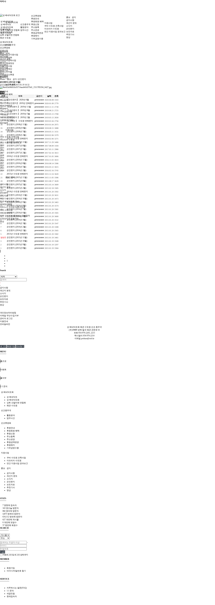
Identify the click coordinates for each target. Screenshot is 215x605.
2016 (2, 150)
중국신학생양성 (7, 63)
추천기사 (4, 198)
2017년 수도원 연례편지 (17, 138)
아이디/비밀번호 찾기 (16, 571)
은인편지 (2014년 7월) (16, 209)
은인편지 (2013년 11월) (17, 237)
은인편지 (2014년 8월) (16, 205)
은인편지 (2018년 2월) (16, 135)
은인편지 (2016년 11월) (17, 160)
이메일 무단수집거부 (9, 315)
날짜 (49, 96)
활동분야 (24, 27)
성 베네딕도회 (7, 21)
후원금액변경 (6, 106)
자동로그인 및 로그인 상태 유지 (15, 555)
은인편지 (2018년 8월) (16, 128)
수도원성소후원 (7, 74)
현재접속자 (12, 596)
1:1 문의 (10, 591)
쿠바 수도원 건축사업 (9, 137)
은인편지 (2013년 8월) (16, 248)
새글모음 (11, 593)
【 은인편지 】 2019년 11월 (19, 107)
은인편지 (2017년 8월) (16, 145)
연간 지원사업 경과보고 (55, 31)
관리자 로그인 (6, 318)
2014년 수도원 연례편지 (17, 191)
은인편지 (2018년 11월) (17, 124)
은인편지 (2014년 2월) (16, 227)
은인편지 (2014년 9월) (16, 202)
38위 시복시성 (6, 210)
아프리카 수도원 (51, 29)
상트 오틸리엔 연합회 (9, 35)
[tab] (107, 392)
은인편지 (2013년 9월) (16, 244)
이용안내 (4, 321)
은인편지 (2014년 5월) (16, 216)
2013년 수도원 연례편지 (17, 234)
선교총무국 (10, 45)
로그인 (3, 346)
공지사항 (4, 184)
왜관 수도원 (5, 38)
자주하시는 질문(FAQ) (17, 588)
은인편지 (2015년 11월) (17, 177)
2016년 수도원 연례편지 (17, 156)
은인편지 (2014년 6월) (16, 213)
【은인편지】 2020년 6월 (18, 100)
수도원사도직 (6, 213)
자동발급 (4, 114)
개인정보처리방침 (8, 313)
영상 (2, 221)
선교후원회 (36, 16)
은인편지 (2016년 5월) (16, 167)
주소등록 (4, 100)
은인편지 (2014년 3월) (16, 223)
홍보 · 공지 (71, 17)
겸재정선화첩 (6, 204)
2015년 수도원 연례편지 (17, 174)
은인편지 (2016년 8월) (16, 163)
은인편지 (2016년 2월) (16, 170)
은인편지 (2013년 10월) (17, 241)
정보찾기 (20, 346)
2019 (2, 158)
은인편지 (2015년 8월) (16, 181)
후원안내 (35, 18)
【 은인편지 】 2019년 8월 (18, 110)
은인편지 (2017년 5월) (16, 149)
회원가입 (11, 346)
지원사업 (9, 130)
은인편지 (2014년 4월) (16, 220)
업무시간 (24, 30)
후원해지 (4, 108)
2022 (2, 165)
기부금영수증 (6, 111)
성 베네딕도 (6, 24)
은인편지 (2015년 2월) (16, 188)
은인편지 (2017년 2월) (16, 153)
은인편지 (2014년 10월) (17, 198)
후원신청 (35, 24)
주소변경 (4, 103)
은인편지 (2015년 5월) (16, 184)
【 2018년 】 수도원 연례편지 (20, 121)
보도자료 (4, 196)
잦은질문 (4, 123)
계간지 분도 (5, 187)
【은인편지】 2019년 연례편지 (20, 103)
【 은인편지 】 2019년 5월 (18, 114)
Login (2, 552)
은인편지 (4, 193)
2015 (2, 148)
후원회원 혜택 (6, 94)
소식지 (3, 190)
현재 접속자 (10, 505)
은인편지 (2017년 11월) (17, 142)
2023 (2, 168)
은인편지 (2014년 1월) (16, 230)
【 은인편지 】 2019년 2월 (18, 117)
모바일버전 (5, 324)
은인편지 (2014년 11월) (17, 195)
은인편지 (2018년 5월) (16, 131)
